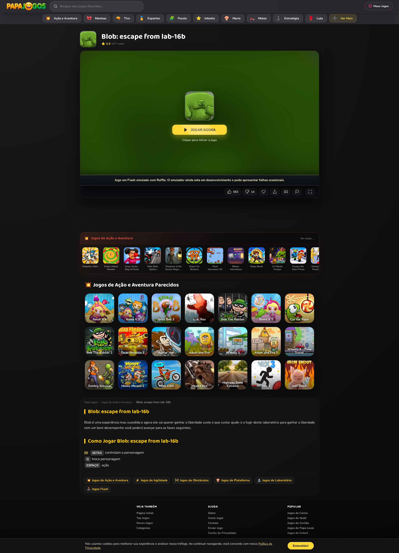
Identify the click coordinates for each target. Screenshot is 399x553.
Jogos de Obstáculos (192, 480)
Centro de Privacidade (222, 533)
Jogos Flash (97, 489)
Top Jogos (143, 518)
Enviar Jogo (215, 528)
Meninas (96, 18)
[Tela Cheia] (310, 191)
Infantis (205, 18)
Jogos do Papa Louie (300, 528)
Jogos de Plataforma (233, 480)
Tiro (123, 18)
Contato (213, 523)
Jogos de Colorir (297, 533)
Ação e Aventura (61, 18)
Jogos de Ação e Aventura (112, 238)
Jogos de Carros (297, 513)
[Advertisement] (199, 213)
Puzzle (178, 18)
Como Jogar (215, 518)
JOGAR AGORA (203, 129)
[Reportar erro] (297, 191)
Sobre (212, 513)
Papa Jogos (90, 402)
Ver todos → (307, 238)
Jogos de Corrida (298, 523)
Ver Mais (342, 18)
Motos (258, 18)
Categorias (143, 528)
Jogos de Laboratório (274, 480)
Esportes (149, 18)
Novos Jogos (145, 523)
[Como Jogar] (286, 191)
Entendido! (301, 545)
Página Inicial (145, 513)
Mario (232, 18)
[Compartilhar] (275, 191)
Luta (315, 18)
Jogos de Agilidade (151, 480)
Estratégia (287, 18)
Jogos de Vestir (297, 518)
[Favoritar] (263, 191)
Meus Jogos (381, 6)
